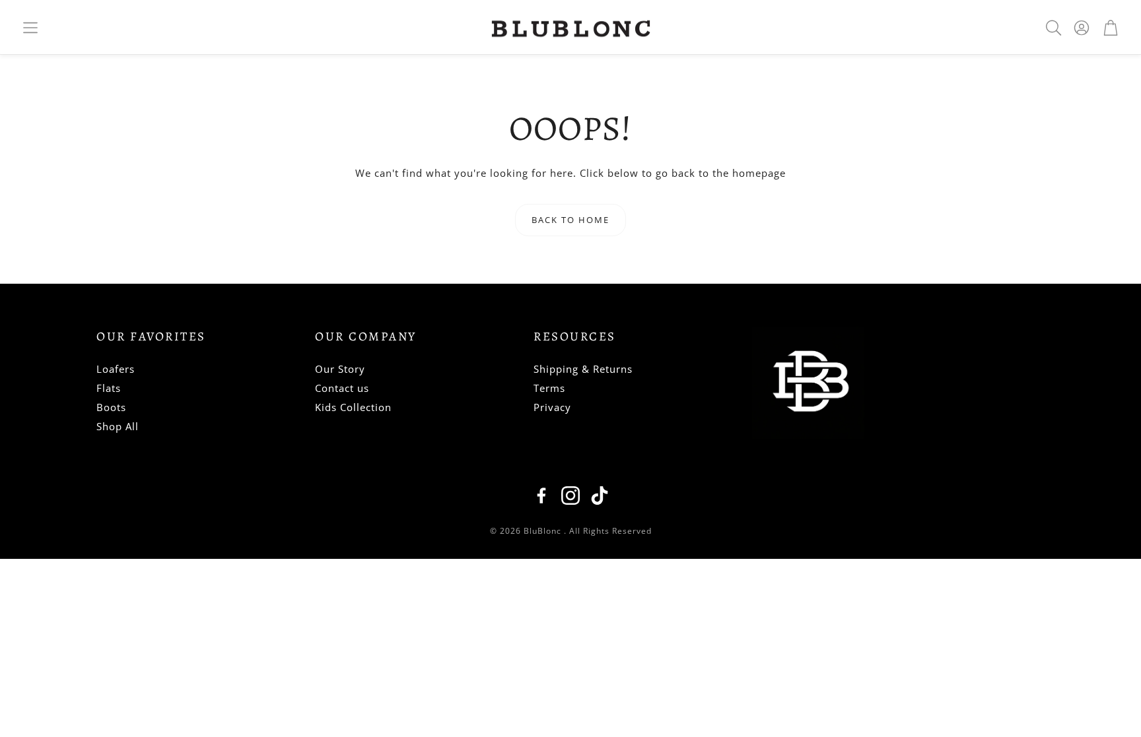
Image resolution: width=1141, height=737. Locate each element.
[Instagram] (570, 495)
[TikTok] (599, 495)
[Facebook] (541, 495)
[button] (30, 27)
